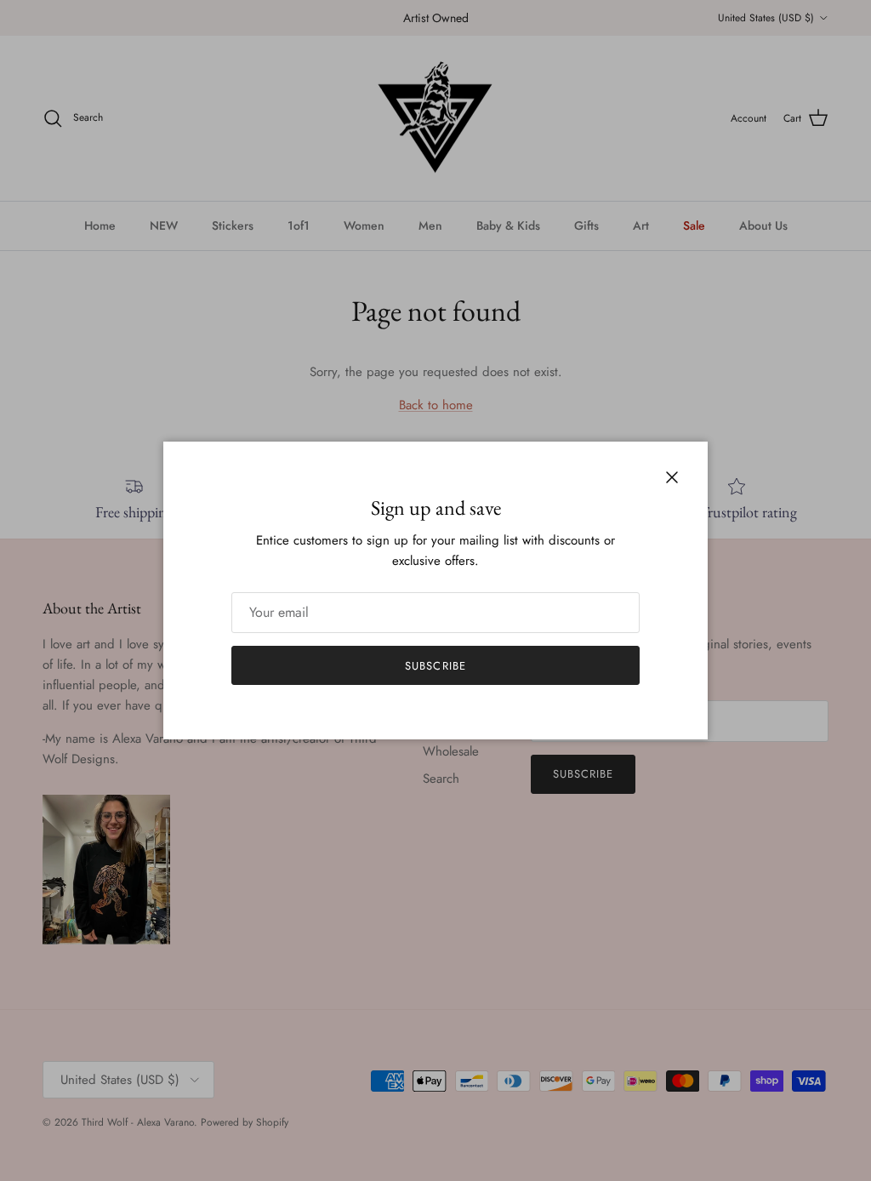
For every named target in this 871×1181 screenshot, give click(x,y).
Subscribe (435, 666)
